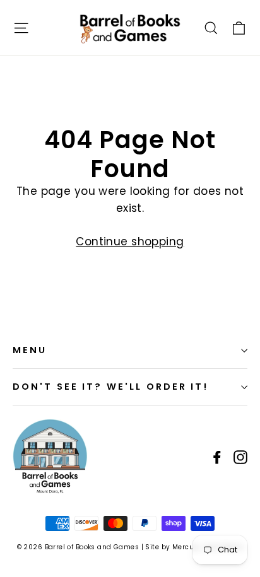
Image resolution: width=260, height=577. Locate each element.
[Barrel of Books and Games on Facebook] (217, 456)
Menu (30, 350)
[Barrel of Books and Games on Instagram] (240, 456)
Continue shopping (130, 241)
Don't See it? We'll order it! (110, 386)
